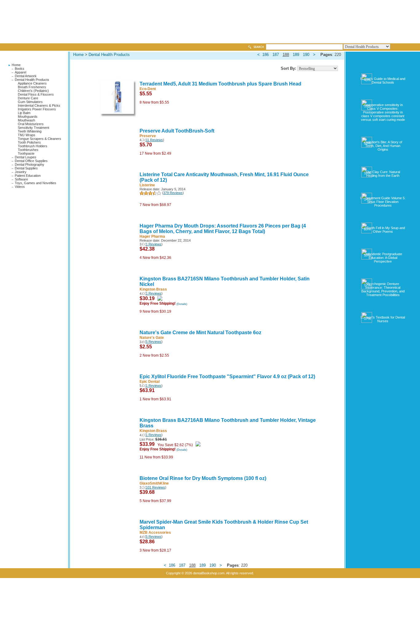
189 (296, 54)
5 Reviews (153, 341)
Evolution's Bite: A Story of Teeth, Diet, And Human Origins (383, 145)
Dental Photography (29, 164)
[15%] (383, 97)
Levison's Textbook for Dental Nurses (383, 319)
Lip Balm (24, 113)
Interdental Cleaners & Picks (39, 105)
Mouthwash (26, 120)
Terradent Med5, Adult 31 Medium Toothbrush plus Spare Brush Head (220, 83)
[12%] (383, 276)
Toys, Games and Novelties (35, 183)
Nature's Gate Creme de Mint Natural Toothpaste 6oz (200, 332)
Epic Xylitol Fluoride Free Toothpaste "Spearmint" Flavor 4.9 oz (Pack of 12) (227, 376)
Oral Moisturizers (31, 124)
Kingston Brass (153, 289)
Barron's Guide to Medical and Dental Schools (382, 80)
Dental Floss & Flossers (36, 94)
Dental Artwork (26, 76)
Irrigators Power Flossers (37, 109)
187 (275, 54)
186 (265, 54)
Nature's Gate (152, 337)
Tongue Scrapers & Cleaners (39, 139)
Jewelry (20, 172)
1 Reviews (153, 244)
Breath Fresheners (32, 87)
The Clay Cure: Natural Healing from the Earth (383, 173)
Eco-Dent (148, 89)
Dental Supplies (26, 168)
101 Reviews (155, 487)
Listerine (147, 185)
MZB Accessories (155, 532)
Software (21, 179)
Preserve (148, 136)
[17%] (383, 309)
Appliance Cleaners (32, 83)
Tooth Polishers (29, 142)
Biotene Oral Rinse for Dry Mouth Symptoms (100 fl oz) (203, 478)
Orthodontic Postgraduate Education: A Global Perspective (383, 257)
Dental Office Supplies (31, 161)
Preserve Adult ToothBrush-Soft (177, 130)
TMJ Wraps (26, 135)
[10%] (383, 134)
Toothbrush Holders (32, 146)
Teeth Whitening (30, 131)
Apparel (20, 72)
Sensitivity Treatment (33, 127)
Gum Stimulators (30, 102)
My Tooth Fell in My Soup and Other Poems (383, 229)
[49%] (383, 71)
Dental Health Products (32, 79)
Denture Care (28, 98)
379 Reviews (173, 193)
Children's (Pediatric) (33, 91)
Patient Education (28, 175)
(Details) (181, 304)
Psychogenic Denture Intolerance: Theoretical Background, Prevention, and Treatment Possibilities (383, 289)
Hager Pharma (152, 236)
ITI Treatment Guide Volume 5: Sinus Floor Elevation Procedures (383, 201)
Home (16, 65)
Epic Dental (150, 381)
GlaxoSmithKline (154, 483)
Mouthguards (28, 116)
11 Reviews (154, 140)
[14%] (383, 190)
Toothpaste (26, 153)
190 (306, 54)
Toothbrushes (28, 150)
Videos (20, 186)
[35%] (383, 220)
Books (19, 68)
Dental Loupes (25, 157)
